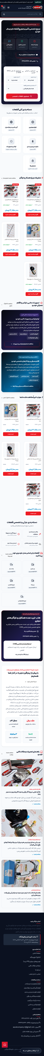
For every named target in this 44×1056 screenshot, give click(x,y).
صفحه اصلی (37, 953)
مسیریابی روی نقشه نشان (30, 1031)
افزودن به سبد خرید (33, 215)
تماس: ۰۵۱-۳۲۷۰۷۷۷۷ (29, 61)
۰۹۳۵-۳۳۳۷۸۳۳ (24, 1023)
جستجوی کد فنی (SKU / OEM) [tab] (14, 71)
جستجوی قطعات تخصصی (20, 96)
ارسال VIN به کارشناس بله (22, 655)
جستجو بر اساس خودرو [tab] (30, 71)
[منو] (8, 7)
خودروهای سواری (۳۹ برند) (32, 961)
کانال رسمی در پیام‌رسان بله (30, 1036)
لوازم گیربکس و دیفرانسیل (32, 988)
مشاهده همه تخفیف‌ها (9, 178)
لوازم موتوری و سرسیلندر (33, 983)
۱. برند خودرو (33, 77)
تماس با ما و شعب (35, 974)
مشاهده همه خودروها (9, 555)
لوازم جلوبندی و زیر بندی (33, 992)
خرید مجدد (33, 434)
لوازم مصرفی (36, 1009)
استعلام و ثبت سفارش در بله (27, 55)
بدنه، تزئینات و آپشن (34, 1000)
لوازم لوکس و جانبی (34, 1004)
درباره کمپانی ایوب (32, 682)
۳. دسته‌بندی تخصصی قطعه (30, 85)
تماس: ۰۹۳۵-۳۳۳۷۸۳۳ (30, 636)
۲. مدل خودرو (17, 77)
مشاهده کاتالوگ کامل (8, 398)
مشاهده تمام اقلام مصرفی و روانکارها (23, 386)
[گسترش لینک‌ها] (5, 1045)
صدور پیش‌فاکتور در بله (30, 631)
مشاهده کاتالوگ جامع (8, 305)
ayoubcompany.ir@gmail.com (23, 1027)
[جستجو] (4, 14)
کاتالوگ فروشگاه (35, 957)
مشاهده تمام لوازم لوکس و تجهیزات (23, 344)
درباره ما (38, 970)
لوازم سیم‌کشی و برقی (34, 996)
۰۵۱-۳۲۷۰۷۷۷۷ (27, 1018)
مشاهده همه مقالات (9, 754)
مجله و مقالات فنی (34, 966)
